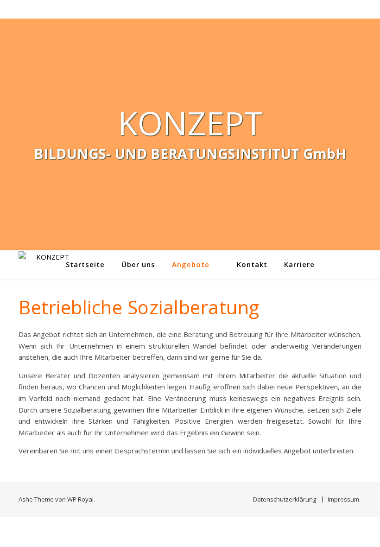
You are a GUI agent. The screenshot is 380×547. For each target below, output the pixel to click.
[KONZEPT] (49, 264)
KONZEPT (190, 123)
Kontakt (252, 264)
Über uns (138, 264)
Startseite (85, 264)
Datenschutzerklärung (284, 499)
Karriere (299, 264)
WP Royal (80, 499)
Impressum (343, 499)
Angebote (190, 264)
